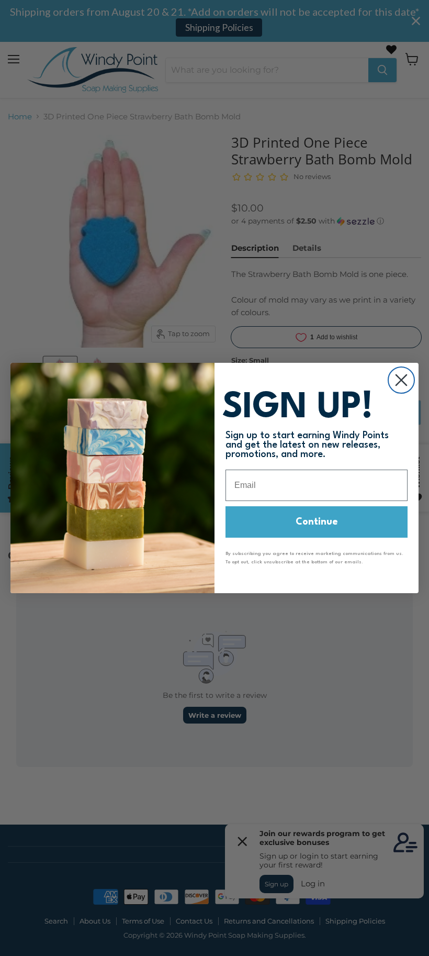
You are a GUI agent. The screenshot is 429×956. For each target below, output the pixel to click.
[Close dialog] (401, 380)
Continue (317, 522)
